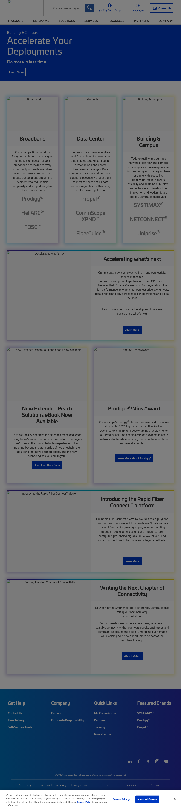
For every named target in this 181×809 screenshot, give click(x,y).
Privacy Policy (84, 802)
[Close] (175, 799)
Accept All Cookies (147, 799)
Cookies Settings (121, 799)
